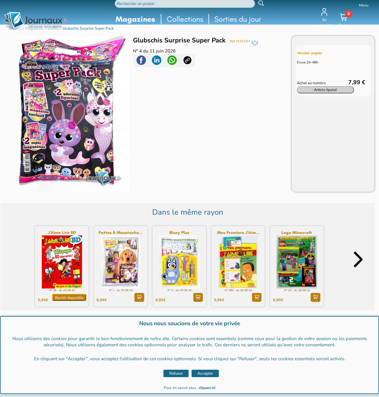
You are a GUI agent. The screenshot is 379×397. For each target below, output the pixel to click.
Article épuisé (325, 90)
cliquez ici (207, 387)
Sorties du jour (237, 19)
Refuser (176, 373)
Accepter (205, 373)
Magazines (135, 19)
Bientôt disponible (69, 297)
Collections (185, 19)
